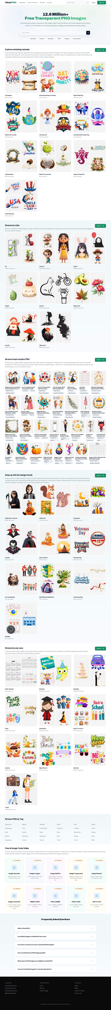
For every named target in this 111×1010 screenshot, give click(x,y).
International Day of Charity (47, 95)
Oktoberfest (43, 135)
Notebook (25, 836)
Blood (58, 824)
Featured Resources (11, 990)
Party (6, 728)
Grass (41, 832)
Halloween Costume (11, 518)
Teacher (42, 2)
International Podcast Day (81, 135)
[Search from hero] (88, 33)
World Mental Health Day (46, 597)
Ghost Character (53, 441)
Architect (45, 438)
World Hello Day (58, 415)
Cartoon (41, 266)
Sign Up (42, 988)
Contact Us (78, 993)
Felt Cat (23, 438)
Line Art (41, 306)
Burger (93, 824)
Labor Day (33, 38)
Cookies (76, 828)
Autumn (49, 2)
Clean (10, 2)
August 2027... (94, 460)
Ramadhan (43, 836)
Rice (58, 836)
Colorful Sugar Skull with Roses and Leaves (44, 389)
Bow (75, 824)
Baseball (42, 824)
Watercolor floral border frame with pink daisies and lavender (11, 436)
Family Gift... (79, 463)
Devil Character (100, 441)
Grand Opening (78, 597)
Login (41, 985)
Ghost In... (34, 463)
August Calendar (94, 463)
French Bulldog (10, 417)
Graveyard (76, 518)
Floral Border (9, 440)
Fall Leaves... (75, 438)
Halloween (22, 2)
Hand (58, 832)
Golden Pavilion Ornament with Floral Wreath (98, 413)
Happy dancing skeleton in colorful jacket (69, 459)
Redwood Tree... (84, 415)
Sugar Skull (42, 390)
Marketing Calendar (10, 993)
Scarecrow (90, 440)
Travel (7, 807)
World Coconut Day (45, 174)
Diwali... (32, 415)
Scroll (93, 836)
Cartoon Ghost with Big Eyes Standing (54, 436)
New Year (76, 768)
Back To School (78, 728)
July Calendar (84, 393)
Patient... (25, 390)
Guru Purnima (43, 557)
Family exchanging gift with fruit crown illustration (81, 459)
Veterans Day (77, 557)
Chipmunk (42, 518)
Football (41, 38)
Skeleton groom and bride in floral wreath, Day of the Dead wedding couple (13, 389)
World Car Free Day (10, 135)
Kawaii (7, 306)
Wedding (76, 689)
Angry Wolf (20, 463)
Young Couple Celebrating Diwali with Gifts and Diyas (28, 413)
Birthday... (41, 415)
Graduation (42, 728)
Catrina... (71, 390)
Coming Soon (43, 828)
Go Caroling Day (10, 597)
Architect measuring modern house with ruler (40, 436)
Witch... (8, 463)
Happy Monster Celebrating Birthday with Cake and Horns (43, 413)
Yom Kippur (8, 95)
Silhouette (42, 345)
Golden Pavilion (97, 417)
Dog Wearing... (10, 415)
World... (37, 438)
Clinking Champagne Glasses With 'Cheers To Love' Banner (98, 389)
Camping (67, 38)
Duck (6, 832)
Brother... (24, 415)
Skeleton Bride (10, 393)
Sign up (101, 2)
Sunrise (24, 840)
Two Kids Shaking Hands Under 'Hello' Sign (57, 413)
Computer (60, 828)
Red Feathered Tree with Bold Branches (85, 413)
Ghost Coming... (35, 460)
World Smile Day (78, 95)
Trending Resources (11, 985)
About (76, 985)
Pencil (59, 38)
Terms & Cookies (79, 990)
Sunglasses (8, 840)
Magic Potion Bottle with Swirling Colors (58, 459)
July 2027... (83, 390)
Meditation (77, 832)
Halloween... (54, 438)
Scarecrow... (90, 438)
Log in (93, 2)
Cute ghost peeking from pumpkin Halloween (36, 459)
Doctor (33, 390)
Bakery (24, 824)
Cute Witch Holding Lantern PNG (9, 459)
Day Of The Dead (43, 393)
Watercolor (76, 306)
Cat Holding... (24, 440)
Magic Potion (59, 460)
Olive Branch (69, 417)
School (76, 836)
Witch (93, 840)
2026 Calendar (9, 689)
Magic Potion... (57, 463)
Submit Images (44, 990)
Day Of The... (9, 390)
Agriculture (8, 824)
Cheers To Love (96, 390)
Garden (24, 832)
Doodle (7, 345)
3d (6, 266)
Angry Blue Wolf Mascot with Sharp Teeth (21, 459)
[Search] (88, 2)
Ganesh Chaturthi (78, 174)
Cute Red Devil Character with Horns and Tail (101, 436)
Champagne (8, 828)
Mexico (93, 832)
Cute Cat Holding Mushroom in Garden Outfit (26, 436)
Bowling (7, 636)
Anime (75, 266)
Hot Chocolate (77, 38)
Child (23, 828)
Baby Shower (43, 768)
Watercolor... (9, 438)
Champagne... (96, 393)
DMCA (76, 988)
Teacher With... (63, 438)
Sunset (42, 840)
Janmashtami (9, 174)
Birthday (41, 689)
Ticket (59, 840)
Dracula (7, 557)
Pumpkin (74, 440)
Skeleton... (69, 460)
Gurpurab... (96, 415)
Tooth (76, 840)
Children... (56, 417)
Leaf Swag (69, 415)
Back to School (32, 2)
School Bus (51, 38)
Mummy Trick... (46, 461)
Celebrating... (41, 417)
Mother (7, 836)
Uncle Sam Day (9, 213)
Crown (93, 828)
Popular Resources (10, 988)
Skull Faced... (72, 393)
